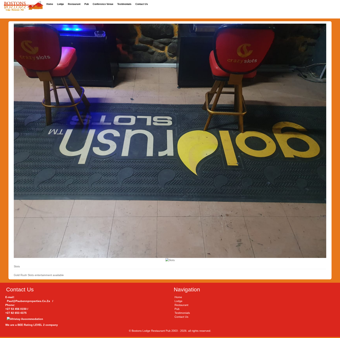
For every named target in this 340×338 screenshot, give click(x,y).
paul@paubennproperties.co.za (28, 301)
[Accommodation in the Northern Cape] (23, 6)
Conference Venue (103, 4)
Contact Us (141, 4)
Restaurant (74, 4)
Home (49, 4)
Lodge (60, 4)
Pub (86, 4)
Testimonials (124, 4)
